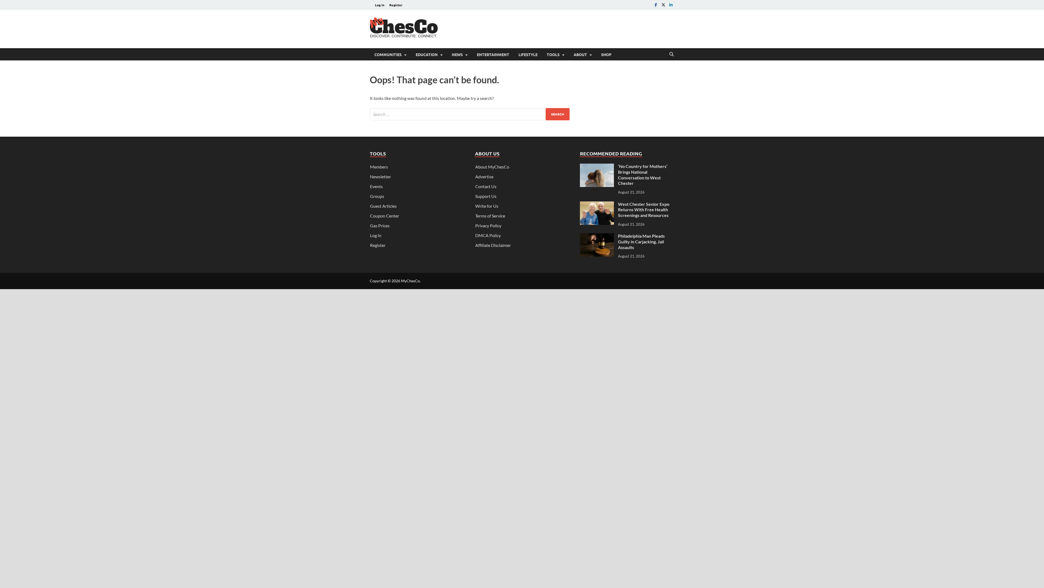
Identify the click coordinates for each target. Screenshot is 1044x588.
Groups (377, 196)
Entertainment (493, 54)
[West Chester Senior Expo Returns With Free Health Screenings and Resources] (597, 204)
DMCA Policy (488, 235)
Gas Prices (380, 225)
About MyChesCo (492, 166)
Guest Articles (383, 206)
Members (379, 166)
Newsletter (380, 176)
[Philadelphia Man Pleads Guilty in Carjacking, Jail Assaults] (597, 236)
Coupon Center (384, 215)
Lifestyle (527, 54)
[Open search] (671, 54)
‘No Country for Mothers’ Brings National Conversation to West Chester (642, 175)
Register (395, 5)
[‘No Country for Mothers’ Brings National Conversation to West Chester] (597, 166)
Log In (379, 5)
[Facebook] (655, 5)
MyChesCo (410, 280)
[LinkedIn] (671, 5)
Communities (388, 54)
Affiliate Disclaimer (493, 245)
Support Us (485, 196)
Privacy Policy (488, 225)
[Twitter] (663, 5)
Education (427, 54)
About (580, 54)
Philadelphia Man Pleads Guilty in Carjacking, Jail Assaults (641, 241)
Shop (606, 54)
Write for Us (486, 206)
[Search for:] (470, 114)
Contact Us (485, 186)
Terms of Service (490, 215)
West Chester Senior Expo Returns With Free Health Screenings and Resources (643, 209)
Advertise (484, 176)
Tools (553, 54)
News (457, 54)
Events (376, 186)
